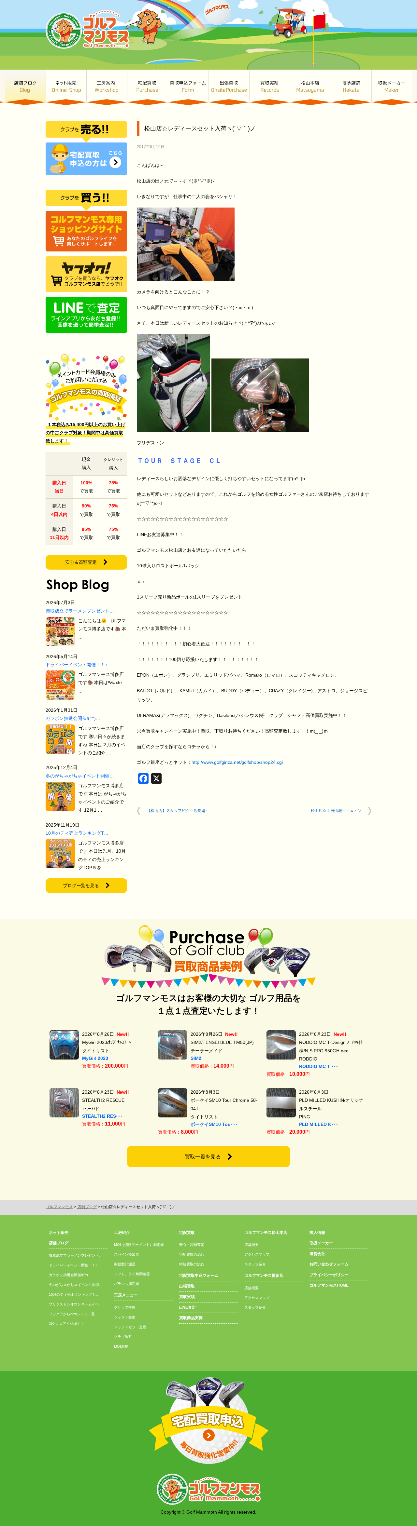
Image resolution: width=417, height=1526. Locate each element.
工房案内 (106, 87)
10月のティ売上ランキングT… (77, 833)
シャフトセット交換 (130, 1327)
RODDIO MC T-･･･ (318, 1066)
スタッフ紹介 (255, 1264)
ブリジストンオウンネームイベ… (76, 1304)
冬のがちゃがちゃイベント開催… (80, 775)
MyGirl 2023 (95, 1058)
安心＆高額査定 (81, 562)
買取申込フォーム (188, 87)
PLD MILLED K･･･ (318, 1124)
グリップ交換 (125, 1307)
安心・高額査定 (191, 1245)
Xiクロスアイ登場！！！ (68, 1324)
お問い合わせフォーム (329, 1264)
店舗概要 (251, 1245)
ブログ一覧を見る (81, 885)
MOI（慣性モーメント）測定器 (139, 1245)
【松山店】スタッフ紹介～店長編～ (178, 810)
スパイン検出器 (126, 1254)
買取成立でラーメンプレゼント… (80, 611)
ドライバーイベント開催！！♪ (76, 664)
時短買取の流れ (191, 1264)
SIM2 (196, 1058)
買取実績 (269, 87)
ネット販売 (66, 87)
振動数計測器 (125, 1264)
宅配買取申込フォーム (198, 1275)
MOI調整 (121, 1346)
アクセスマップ (256, 1254)
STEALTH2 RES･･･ (102, 1116)
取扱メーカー (391, 87)
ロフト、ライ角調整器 (132, 1274)
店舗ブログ (25, 87)
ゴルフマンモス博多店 (351, 87)
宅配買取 (147, 87)
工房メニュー (125, 1295)
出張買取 (228, 87)
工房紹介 (122, 1232)
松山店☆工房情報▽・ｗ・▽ (336, 810)
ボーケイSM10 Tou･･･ (214, 1124)
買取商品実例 (191, 1318)
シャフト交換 (125, 1317)
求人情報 (317, 1232)
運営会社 (317, 1253)
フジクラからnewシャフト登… (73, 1314)
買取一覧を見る (203, 1156)
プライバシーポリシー (329, 1275)
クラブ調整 (123, 1337)
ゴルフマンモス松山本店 (310, 87)
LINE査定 (187, 1307)
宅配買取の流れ (191, 1254)
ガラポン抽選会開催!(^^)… (73, 718)
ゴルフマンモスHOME (329, 1285)
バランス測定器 (126, 1284)
